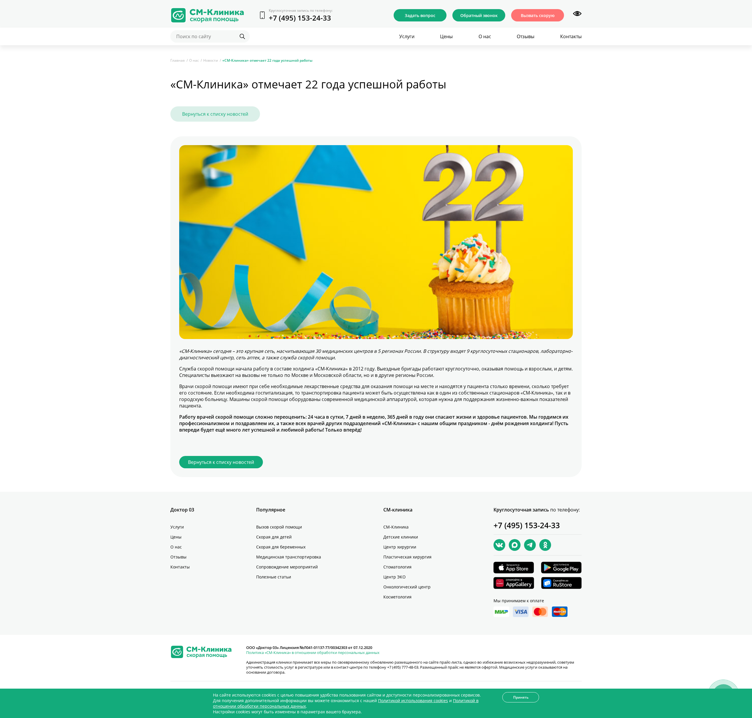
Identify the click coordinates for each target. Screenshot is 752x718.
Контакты (571, 36)
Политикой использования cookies (413, 700)
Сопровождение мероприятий (287, 567)
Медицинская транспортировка (288, 557)
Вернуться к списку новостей (215, 114)
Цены (446, 36)
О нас (485, 36)
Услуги (406, 36)
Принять (520, 697)
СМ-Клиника (396, 527)
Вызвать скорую (538, 15)
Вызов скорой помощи (279, 527)
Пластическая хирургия (407, 557)
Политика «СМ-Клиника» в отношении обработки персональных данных (313, 652)
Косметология (397, 597)
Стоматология (397, 567)
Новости (210, 60)
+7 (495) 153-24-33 (300, 18)
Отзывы (525, 36)
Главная (177, 60)
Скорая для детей (274, 537)
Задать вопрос (420, 15)
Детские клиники (400, 537)
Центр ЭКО (394, 577)
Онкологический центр (407, 587)
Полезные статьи (273, 577)
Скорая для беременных (281, 547)
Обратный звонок (479, 15)
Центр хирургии (399, 547)
